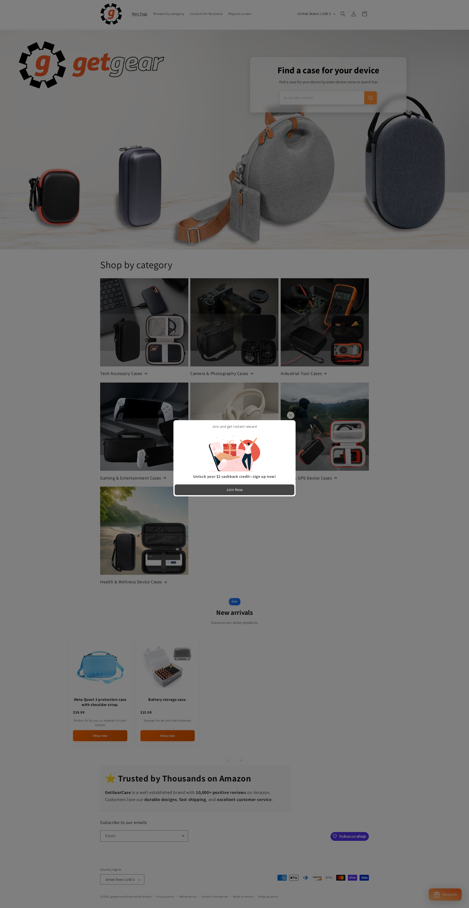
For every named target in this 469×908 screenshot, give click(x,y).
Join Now (234, 489)
